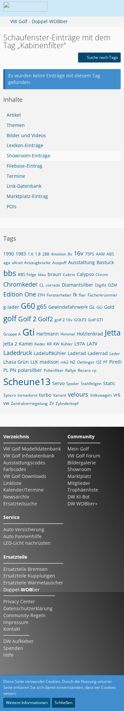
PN (13, 370)
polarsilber (30, 370)
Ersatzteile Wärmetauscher (33, 582)
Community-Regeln (24, 615)
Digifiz (100, 285)
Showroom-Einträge (28, 155)
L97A (79, 343)
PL (5, 370)
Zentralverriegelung (29, 403)
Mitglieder (78, 483)
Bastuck (105, 262)
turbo (45, 395)
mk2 (64, 362)
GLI (100, 307)
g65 (42, 306)
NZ (72, 362)
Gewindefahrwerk (68, 307)
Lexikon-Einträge (25, 145)
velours (78, 394)
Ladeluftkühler (50, 353)
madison (49, 362)
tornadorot (27, 395)
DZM (112, 285)
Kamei (26, 343)
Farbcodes (14, 469)
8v (70, 254)
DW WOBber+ (82, 503)
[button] (75, 8)
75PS (89, 254)
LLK (34, 362)
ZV (51, 403)
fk (75, 295)
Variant (59, 395)
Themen (16, 125)
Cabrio (69, 274)
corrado (53, 285)
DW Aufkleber (18, 641)
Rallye (70, 370)
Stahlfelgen (91, 383)
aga (6, 262)
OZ (99, 362)
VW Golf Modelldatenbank (32, 449)
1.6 (30, 254)
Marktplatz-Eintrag (27, 196)
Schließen (63, 702)
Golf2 (45, 319)
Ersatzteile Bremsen (25, 569)
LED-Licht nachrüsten (27, 543)
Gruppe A (12, 334)
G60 (28, 305)
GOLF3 (80, 320)
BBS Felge (27, 274)
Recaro (84, 370)
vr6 (116, 395)
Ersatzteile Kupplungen (29, 576)
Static (109, 383)
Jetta (113, 332)
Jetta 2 (10, 343)
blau (42, 274)
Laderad (77, 353)
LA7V (92, 343)
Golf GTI (95, 320)
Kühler (67, 344)
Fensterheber (59, 295)
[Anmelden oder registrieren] (92, 8)
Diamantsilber (77, 285)
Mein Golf (78, 449)
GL (92, 307)
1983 (21, 254)
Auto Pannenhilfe (22, 536)
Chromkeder (20, 284)
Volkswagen (101, 395)
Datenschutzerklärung (28, 608)
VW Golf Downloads (24, 476)
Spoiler (72, 383)
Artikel (14, 115)
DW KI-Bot (78, 497)
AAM (100, 254)
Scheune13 (27, 381)
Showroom (79, 469)
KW (56, 344)
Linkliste (12, 483)
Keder (39, 344)
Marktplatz (79, 476)
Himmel (68, 334)
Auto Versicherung (23, 529)
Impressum (15, 622)
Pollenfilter (53, 370)
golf (10, 318)
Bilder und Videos (26, 135)
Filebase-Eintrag (24, 166)
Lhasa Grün (16, 362)
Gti (28, 332)
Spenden (13, 648)
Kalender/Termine (23, 490)
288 (45, 254)
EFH (41, 295)
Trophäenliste (82, 490)
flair (82, 295)
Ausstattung (81, 262)
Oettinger (86, 362)
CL (41, 285)
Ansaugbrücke (37, 262)
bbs (9, 273)
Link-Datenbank (24, 186)
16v (78, 253)
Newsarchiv (16, 497)
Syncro (9, 395)
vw (6, 403)
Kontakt (11, 629)
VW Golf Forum (83, 456)
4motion (58, 254)
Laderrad (98, 353)
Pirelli (115, 362)
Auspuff (59, 262)
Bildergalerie (81, 462)
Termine (16, 176)
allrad (17, 262)
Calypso (85, 274)
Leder (114, 353)
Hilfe (8, 655)
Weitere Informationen (27, 702)
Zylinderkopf (67, 403)
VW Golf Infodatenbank (28, 456)
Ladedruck (17, 353)
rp (94, 370)
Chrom (102, 274)
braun (54, 274)
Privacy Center (19, 601)
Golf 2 (27, 318)
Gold (109, 307)
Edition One (19, 294)
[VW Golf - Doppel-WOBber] (25, 8)
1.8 (38, 254)
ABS (110, 254)
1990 (8, 254)
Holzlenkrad (90, 334)
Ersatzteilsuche (20, 503)
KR (49, 344)
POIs (12, 206)
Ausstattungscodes (24, 462)
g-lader (11, 307)
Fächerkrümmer (102, 295)
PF (105, 362)
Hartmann (47, 334)
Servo (58, 383)
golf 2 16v (63, 320)
